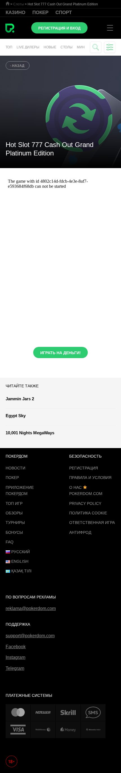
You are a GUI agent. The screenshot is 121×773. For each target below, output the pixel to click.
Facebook (16, 646)
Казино (15, 12)
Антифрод (80, 532)
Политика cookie (88, 513)
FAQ (10, 542)
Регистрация (83, 468)
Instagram (15, 657)
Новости (15, 468)
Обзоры (14, 513)
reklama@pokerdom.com (31, 608)
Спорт (63, 12)
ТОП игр (14, 503)
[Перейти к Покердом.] (8, 3)
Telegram (15, 668)
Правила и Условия (90, 477)
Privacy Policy (85, 503)
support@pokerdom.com (30, 635)
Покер (40, 12)
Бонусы (14, 532)
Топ (9, 47)
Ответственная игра (92, 522)
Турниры (15, 522)
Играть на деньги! (60, 353)
